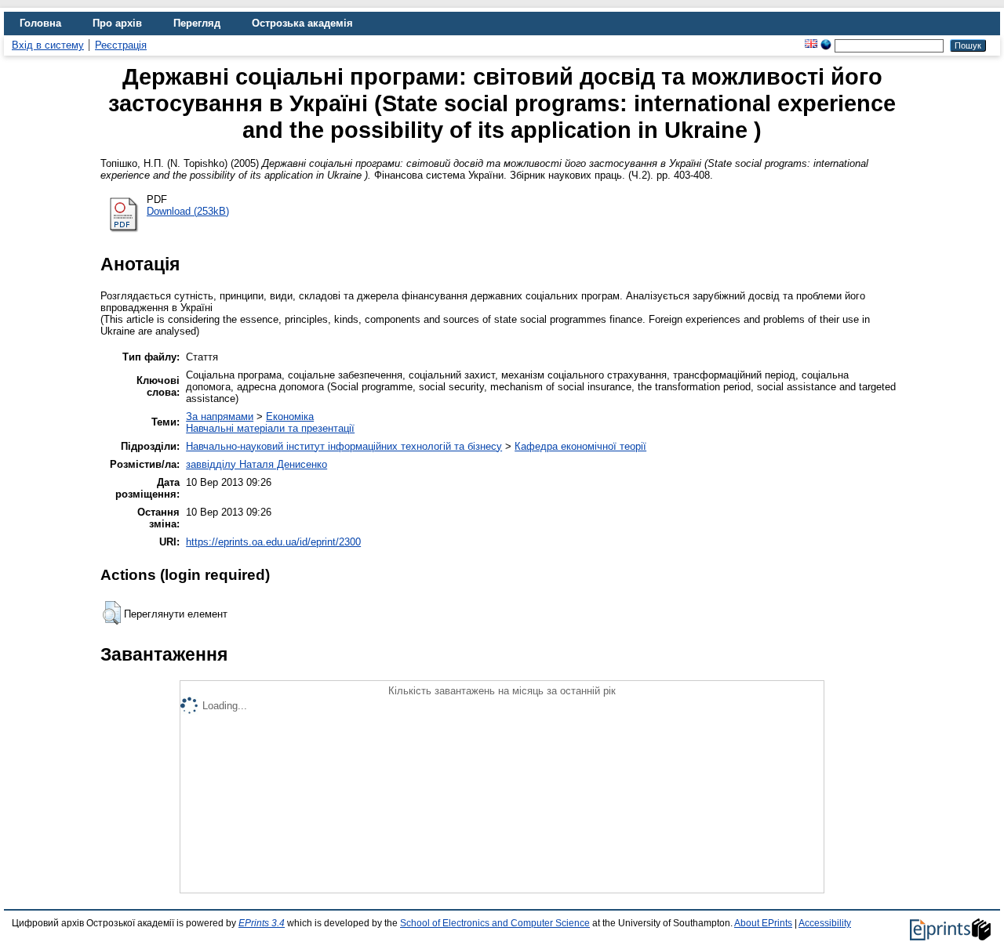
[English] (811, 45)
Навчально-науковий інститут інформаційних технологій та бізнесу (344, 446)
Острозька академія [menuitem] (302, 23)
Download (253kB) (188, 211)
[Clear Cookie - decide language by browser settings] (825, 45)
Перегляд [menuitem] (196, 23)
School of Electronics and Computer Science (495, 923)
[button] (112, 613)
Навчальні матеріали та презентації (270, 428)
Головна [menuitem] (40, 23)
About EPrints (763, 923)
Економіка (290, 416)
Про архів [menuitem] (117, 23)
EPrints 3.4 (261, 923)
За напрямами (219, 416)
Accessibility (824, 923)
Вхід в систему (48, 45)
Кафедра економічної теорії (580, 446)
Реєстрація (121, 45)
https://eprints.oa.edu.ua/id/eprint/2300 (273, 542)
